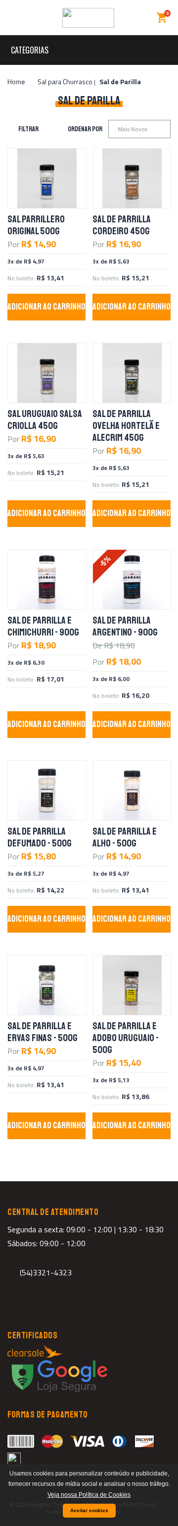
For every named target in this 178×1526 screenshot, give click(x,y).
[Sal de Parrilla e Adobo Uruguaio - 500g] (132, 985)
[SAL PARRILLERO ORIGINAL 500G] (47, 178)
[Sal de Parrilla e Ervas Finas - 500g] (47, 985)
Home (16, 81)
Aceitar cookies (89, 1510)
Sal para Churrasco (65, 81)
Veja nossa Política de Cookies (89, 1494)
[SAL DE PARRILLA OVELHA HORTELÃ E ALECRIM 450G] (132, 373)
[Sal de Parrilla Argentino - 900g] (132, 579)
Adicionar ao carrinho (46, 306)
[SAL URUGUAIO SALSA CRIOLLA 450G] (47, 373)
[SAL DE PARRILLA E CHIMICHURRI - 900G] (47, 579)
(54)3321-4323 (46, 1272)
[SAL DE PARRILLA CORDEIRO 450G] (132, 178)
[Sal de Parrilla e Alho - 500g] (132, 790)
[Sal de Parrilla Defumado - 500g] (47, 790)
